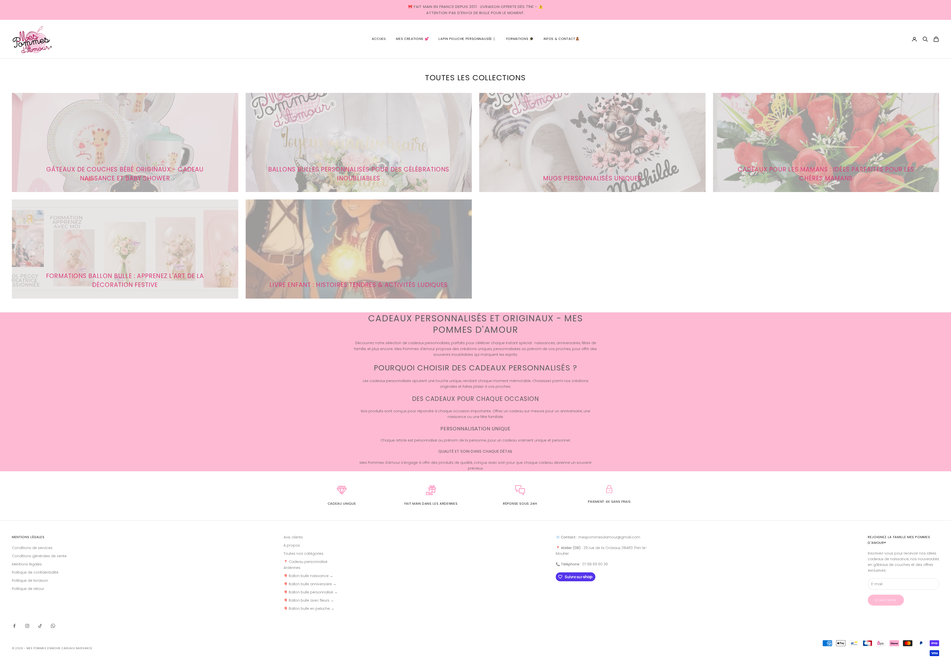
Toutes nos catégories (303, 553)
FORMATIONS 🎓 (520, 38)
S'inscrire (886, 600)
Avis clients (293, 537)
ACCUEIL (379, 38)
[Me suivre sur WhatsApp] (53, 625)
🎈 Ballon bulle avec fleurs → (309, 600)
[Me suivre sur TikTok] (40, 625)
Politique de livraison (30, 580)
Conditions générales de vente (39, 556)
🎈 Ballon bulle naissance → (308, 575)
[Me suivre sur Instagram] (27, 625)
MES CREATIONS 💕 (412, 38)
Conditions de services (32, 547)
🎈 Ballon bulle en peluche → (309, 608)
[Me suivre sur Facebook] (14, 625)
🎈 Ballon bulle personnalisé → (311, 592)
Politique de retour (28, 588)
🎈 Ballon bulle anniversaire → (310, 584)
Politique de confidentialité (35, 572)
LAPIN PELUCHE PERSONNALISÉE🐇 (467, 38)
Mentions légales (27, 564)
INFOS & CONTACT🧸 (562, 38)
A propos (292, 545)
